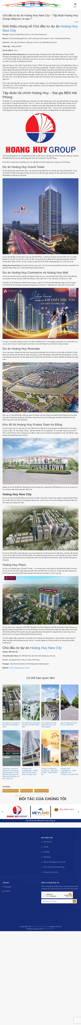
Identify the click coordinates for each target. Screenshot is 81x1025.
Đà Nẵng (46, 852)
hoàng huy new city (41, 790)
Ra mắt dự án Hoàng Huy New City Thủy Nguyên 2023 (11, 725)
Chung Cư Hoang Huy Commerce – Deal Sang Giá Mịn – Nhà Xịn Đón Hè (49, 771)
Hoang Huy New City (50, 872)
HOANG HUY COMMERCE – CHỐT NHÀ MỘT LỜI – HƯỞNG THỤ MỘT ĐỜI (69, 771)
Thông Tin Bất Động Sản (40, 926)
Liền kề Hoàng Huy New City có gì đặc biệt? (69, 724)
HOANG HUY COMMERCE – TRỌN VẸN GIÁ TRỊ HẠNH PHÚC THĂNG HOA (30, 771)
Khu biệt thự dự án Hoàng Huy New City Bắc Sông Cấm (31, 725)
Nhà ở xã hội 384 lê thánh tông (53, 867)
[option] (17, 811)
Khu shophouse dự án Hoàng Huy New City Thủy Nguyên (48, 725)
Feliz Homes (47, 842)
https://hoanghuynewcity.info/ (20, 668)
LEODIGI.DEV (49, 929)
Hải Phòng (47, 857)
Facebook (8, 887)
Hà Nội (45, 847)
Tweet (76, 22)
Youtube (7, 891)
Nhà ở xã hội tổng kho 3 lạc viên (54, 862)
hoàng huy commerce (10, 790)
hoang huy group (26, 790)
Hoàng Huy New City (46, 648)
